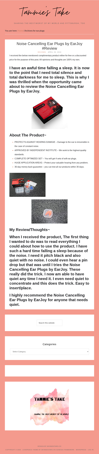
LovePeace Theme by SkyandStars (38, 450)
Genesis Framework (65, 450)
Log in (91, 450)
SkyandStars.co (54, 446)
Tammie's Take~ (49, 12)
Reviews (42, 52)
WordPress (81, 450)
